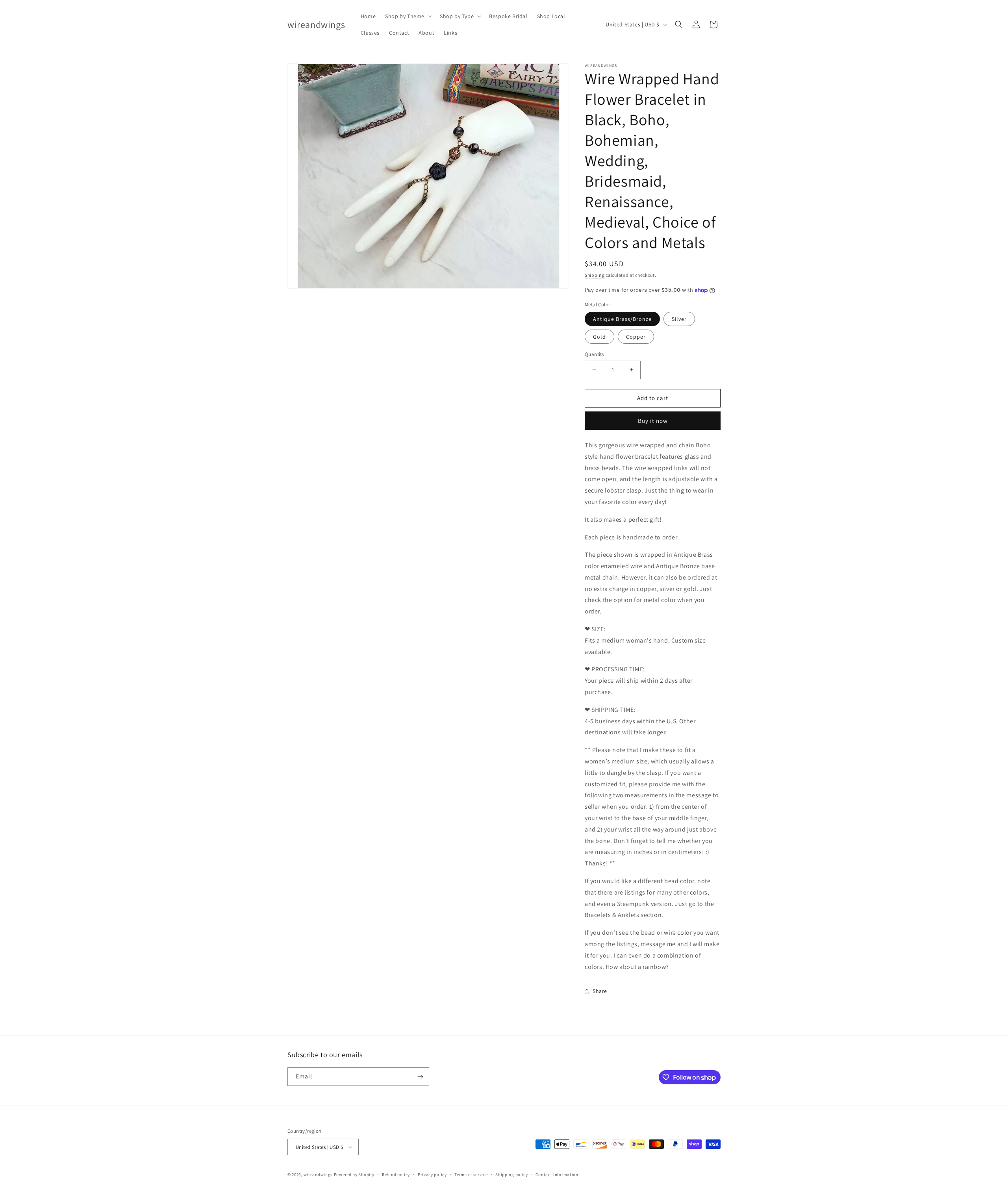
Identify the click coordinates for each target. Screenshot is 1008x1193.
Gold (599, 336)
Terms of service (470, 1174)
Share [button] (600, 991)
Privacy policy (432, 1174)
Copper (636, 336)
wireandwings (318, 1174)
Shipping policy (511, 1174)
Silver (679, 318)
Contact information (557, 1174)
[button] (407, 16)
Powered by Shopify (354, 1174)
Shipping (595, 275)
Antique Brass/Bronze (622, 318)
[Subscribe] (420, 1076)
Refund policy (396, 1174)
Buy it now (653, 420)
